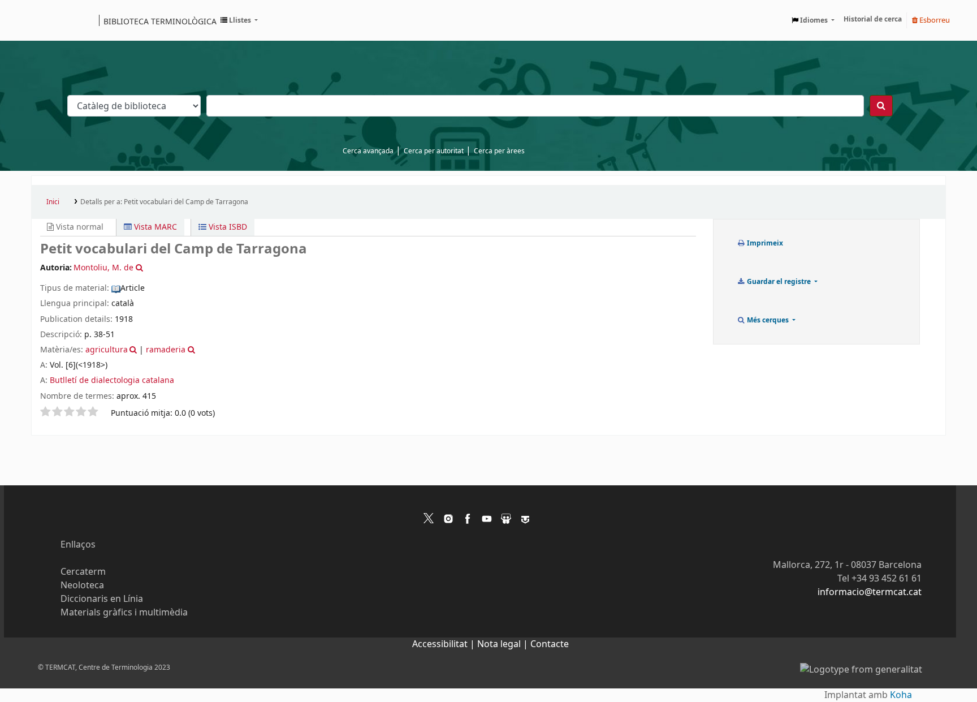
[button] (239, 20)
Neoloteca (82, 585)
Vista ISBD (226, 227)
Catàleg (44, 20)
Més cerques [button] (767, 320)
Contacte (549, 644)
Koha (901, 695)
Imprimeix (764, 243)
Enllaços (78, 545)
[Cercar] (881, 106)
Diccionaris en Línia (101, 599)
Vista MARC (154, 227)
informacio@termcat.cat (870, 592)
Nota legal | (503, 644)
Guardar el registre (778, 282)
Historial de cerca (873, 19)
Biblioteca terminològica (160, 21)
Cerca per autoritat (434, 151)
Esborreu (934, 20)
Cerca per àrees (499, 151)
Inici (52, 202)
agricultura (106, 350)
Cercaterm (83, 572)
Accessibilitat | (444, 644)
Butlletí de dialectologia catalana (112, 380)
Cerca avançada (368, 151)
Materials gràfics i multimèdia (124, 612)
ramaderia (165, 350)
